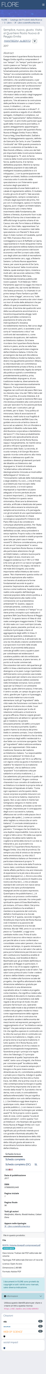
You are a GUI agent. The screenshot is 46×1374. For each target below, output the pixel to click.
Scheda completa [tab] (15, 1159)
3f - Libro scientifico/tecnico (27, 22)
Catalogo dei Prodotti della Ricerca (26, 19)
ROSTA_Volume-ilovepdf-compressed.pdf (21, 1245)
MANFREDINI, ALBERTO (17, 40)
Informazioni (12, 1296)
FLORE (4, 19)
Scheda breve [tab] (13, 1153)
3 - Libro (8, 22)
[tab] (36, 1164)
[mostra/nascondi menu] (43, 5)
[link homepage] (11, 4)
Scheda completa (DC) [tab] (18, 1164)
